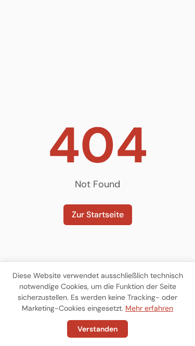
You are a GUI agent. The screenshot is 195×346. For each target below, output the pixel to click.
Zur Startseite (98, 214)
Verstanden (97, 329)
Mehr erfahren (149, 308)
